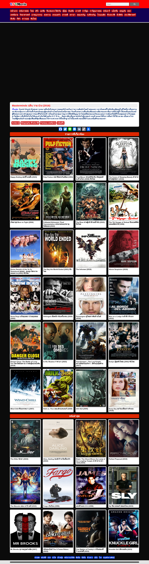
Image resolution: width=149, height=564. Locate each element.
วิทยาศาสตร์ (25, 15)
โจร (100, 557)
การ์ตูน (85, 11)
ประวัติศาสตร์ (129, 15)
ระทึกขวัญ (91, 15)
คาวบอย (25, 19)
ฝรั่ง (36, 11)
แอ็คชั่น (115, 11)
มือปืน (84, 557)
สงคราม (47, 15)
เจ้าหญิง (60, 557)
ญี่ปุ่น (65, 11)
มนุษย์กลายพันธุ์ (108, 557)
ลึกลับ (12, 19)
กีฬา (18, 19)
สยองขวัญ (81, 15)
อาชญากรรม (37, 15)
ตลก (129, 11)
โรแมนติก (101, 15)
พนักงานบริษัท (69, 557)
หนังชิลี (43, 557)
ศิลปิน (78, 557)
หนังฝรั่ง (60, 123)
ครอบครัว (56, 15)
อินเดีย (71, 11)
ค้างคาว (90, 557)
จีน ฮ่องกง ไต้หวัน (54, 11)
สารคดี (65, 15)
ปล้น (96, 557)
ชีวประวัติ (111, 15)
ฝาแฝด (37, 557)
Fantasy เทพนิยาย (48, 123)
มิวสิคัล (120, 15)
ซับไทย (33, 19)
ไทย (32, 11)
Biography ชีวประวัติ (30, 123)
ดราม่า (72, 15)
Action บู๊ (15, 123)
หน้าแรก (13, 11)
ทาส (49, 557)
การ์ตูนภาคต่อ (96, 11)
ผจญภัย (123, 11)
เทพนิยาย (14, 15)
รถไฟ (54, 557)
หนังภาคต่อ (24, 11)
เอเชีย (42, 11)
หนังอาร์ (106, 11)
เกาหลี (78, 11)
